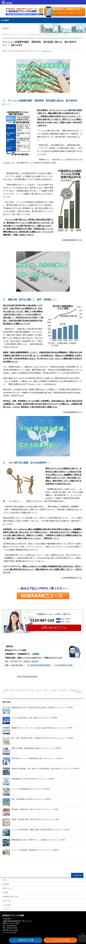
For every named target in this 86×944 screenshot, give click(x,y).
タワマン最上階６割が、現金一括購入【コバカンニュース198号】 (34, 718)
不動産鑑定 (6, 884)
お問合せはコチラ (24, 940)
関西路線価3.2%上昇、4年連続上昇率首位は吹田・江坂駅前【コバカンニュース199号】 (42, 707)
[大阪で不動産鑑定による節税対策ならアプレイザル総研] (23, 12)
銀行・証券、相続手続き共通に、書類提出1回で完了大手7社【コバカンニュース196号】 (42, 738)
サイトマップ (7, 909)
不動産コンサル (7, 888)
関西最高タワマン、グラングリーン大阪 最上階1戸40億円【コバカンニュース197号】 (42, 728)
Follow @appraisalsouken (27, 676)
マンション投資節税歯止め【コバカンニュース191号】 (30, 789)
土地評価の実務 (16, 665)
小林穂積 (35, 654)
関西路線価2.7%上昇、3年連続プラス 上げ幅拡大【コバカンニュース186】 (38, 840)
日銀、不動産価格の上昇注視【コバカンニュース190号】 (31, 799)
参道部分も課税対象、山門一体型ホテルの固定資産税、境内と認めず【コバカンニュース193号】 (45, 768)
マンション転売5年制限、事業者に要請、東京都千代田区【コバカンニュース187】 (40, 830)
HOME (5, 880)
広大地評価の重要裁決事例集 (39, 665)
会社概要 (5, 892)
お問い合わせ (7, 901)
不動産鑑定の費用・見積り (11, 896)
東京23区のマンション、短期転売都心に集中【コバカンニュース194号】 (37, 758)
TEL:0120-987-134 (59, 940)
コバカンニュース (47, 51)
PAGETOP (78, 875)
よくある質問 (7, 905)
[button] (4, 3)
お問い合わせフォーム (54, 627)
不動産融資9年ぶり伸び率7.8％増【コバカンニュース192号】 (33, 779)
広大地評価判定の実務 (64, 665)
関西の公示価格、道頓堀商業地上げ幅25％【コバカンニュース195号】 (36, 748)
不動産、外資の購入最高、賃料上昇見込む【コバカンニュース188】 (35, 819)
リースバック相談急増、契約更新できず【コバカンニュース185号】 (35, 850)
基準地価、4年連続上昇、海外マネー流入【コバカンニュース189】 (35, 809)
